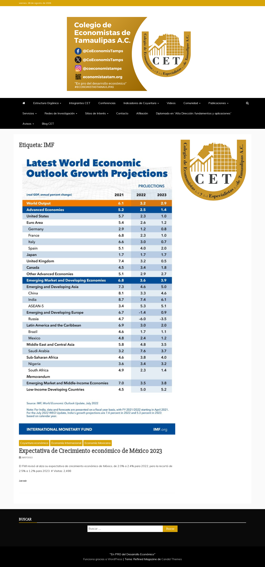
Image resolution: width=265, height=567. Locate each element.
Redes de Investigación (60, 113)
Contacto (122, 113)
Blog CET (48, 123)
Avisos (27, 123)
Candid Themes (172, 559)
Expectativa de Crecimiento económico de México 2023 (90, 451)
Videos (171, 103)
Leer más (22, 481)
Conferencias (107, 103)
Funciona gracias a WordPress (103, 559)
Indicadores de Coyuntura (139, 103)
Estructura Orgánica (46, 103)
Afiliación (142, 113)
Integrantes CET (79, 103)
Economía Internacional (66, 443)
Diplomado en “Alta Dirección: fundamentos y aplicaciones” (193, 113)
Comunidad (191, 103)
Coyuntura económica (34, 443)
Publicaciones (217, 103)
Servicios (28, 113)
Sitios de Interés (95, 113)
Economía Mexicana (98, 443)
